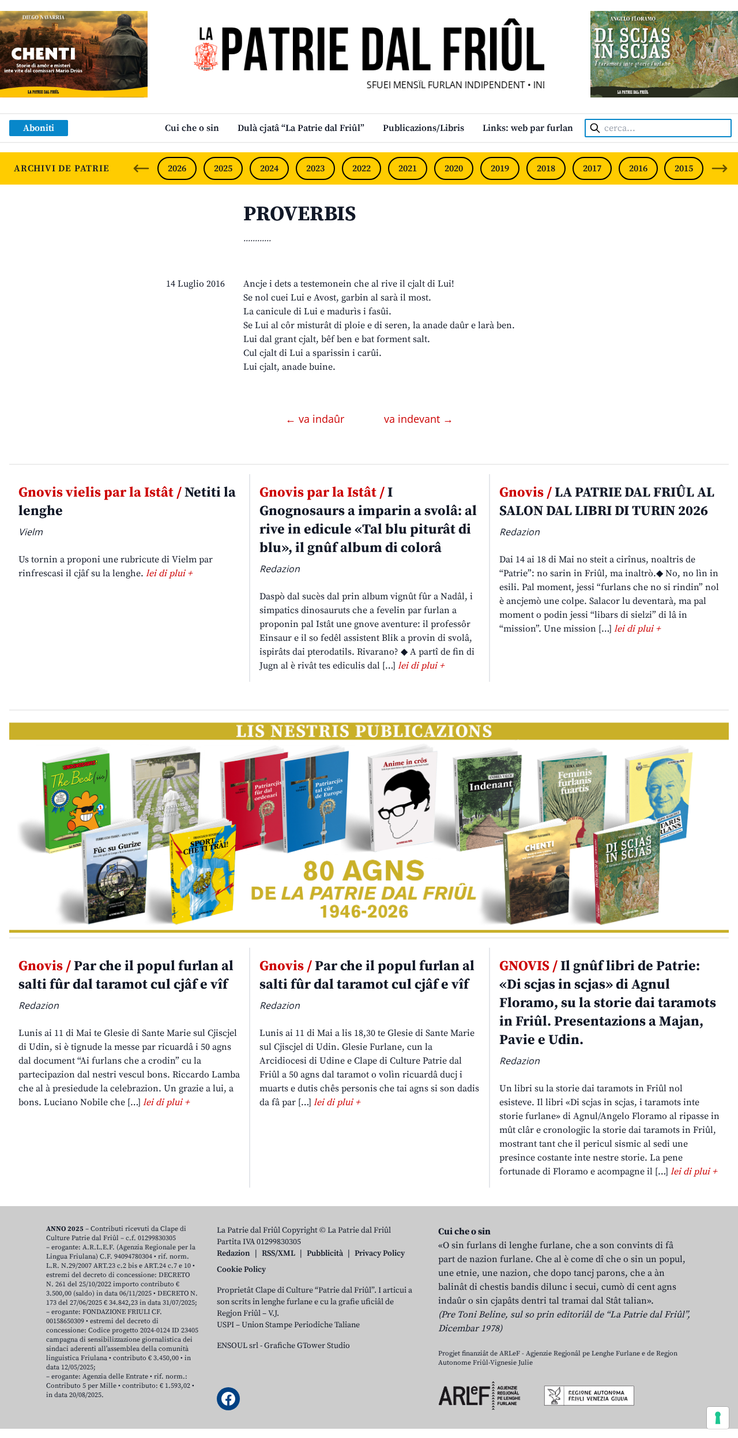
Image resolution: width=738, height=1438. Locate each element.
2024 (269, 168)
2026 (177, 168)
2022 (361, 168)
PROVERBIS (299, 214)
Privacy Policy (380, 1253)
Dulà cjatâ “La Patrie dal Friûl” (301, 128)
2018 (546, 168)
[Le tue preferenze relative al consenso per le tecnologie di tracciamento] (718, 1418)
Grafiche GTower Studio (307, 1346)
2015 (684, 168)
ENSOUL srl (237, 1346)
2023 (315, 168)
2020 (454, 168)
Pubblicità (325, 1253)
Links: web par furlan (528, 128)
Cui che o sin (192, 128)
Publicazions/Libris (423, 128)
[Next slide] (719, 168)
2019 (500, 168)
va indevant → (418, 419)
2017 (592, 168)
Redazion (233, 1253)
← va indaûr (316, 419)
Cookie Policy (241, 1269)
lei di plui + (169, 573)
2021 (407, 168)
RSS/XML (278, 1253)
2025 (223, 168)
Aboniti (38, 128)
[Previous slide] (141, 168)
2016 (638, 168)
